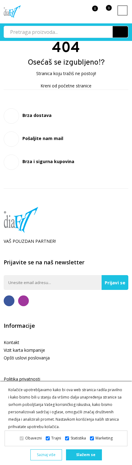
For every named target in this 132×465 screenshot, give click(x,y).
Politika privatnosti (22, 379)
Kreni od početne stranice (66, 86)
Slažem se (85, 454)
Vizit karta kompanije (24, 350)
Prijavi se (115, 282)
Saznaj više (46, 454)
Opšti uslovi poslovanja (27, 358)
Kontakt (11, 342)
